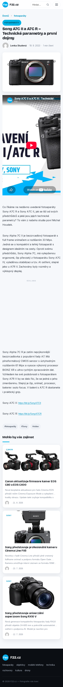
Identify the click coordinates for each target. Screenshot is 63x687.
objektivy (20, 665)
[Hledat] (47, 4)
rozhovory (7, 670)
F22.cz (14, 4)
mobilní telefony (36, 665)
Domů (5, 15)
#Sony (24, 426)
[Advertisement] (31, 314)
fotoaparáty (20, 15)
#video (35, 426)
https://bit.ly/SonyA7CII (29, 403)
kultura (18, 670)
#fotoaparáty (10, 426)
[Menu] (57, 4)
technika (50, 665)
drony (27, 670)
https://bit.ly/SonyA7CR (30, 413)
